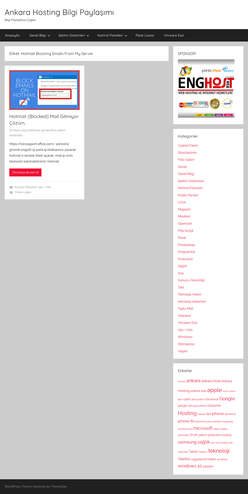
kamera (217, 421)
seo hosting (222, 442)
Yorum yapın (23, 192)
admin (61, 130)
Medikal (184, 216)
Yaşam (183, 351)
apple (214, 389)
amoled (181, 381)
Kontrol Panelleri (110, 35)
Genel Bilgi (37, 35)
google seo (185, 405)
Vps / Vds (44, 187)
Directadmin (187, 153)
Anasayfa (12, 35)
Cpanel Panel (188, 145)
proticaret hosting (219, 435)
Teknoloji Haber (190, 294)
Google (227, 398)
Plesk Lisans (145, 35)
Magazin (184, 209)
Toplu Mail (185, 308)
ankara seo (198, 391)
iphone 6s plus (203, 421)
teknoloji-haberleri (192, 301)
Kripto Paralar (188, 195)
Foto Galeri (186, 159)
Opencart (185, 223)
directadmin (198, 399)
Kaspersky (227, 421)
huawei (201, 414)
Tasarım (203, 451)
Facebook (212, 399)
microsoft (203, 428)
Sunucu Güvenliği (191, 280)
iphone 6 (230, 414)
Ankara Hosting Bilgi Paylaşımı (59, 12)
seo (213, 442)
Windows (185, 337)
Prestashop (186, 245)
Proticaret (185, 259)
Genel (182, 167)
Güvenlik (214, 405)
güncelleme (200, 406)
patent (202, 435)
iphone (218, 414)
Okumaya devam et (25, 172)
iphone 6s (186, 421)
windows (222, 459)
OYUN (193, 435)
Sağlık (182, 266)
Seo (181, 273)
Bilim (180, 399)
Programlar (186, 252)
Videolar (184, 316)
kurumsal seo (185, 429)
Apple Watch (229, 391)
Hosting (187, 413)
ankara (193, 380)
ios (208, 414)
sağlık (203, 442)
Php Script (185, 231)
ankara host (211, 381)
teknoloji (219, 451)
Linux (182, 202)
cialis (187, 399)
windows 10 (190, 465)
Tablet (193, 451)
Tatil (181, 287)
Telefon (184, 459)
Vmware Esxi (174, 35)
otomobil (183, 435)
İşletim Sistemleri (72, 35)
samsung (187, 442)
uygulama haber (203, 459)
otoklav (224, 429)
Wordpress (186, 344)
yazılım (208, 466)
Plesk (182, 238)
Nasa (216, 428)
